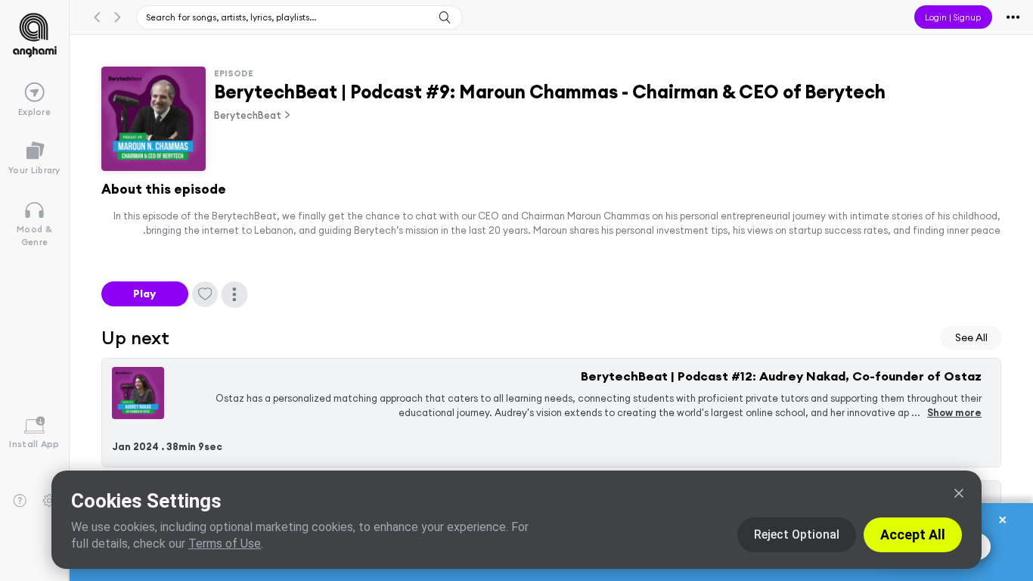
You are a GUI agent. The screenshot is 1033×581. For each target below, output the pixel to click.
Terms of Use (224, 543)
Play (144, 293)
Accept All (912, 534)
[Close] (958, 493)
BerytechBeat (247, 115)
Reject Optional (796, 534)
